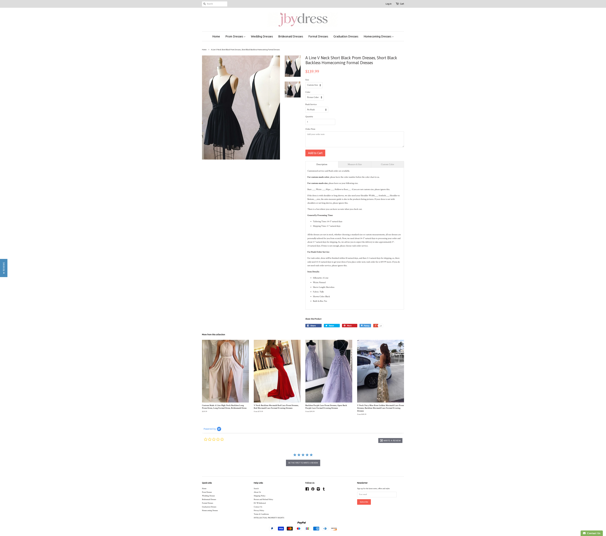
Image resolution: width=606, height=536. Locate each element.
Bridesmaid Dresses (290, 36)
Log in (389, 4)
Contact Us (258, 507)
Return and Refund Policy (263, 499)
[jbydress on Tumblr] (324, 490)
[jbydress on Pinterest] (313, 490)
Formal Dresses (318, 36)
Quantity (309, 116)
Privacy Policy (259, 510)
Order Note (310, 129)
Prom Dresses (234, 36)
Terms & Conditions (261, 514)
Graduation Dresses (345, 36)
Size (307, 79)
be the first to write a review (303, 462)
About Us (257, 492)
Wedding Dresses (262, 36)
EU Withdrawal (260, 503)
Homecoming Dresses (378, 36)
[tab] (321, 164)
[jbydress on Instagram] (318, 490)
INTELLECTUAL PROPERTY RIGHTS (269, 518)
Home (216, 36)
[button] (390, 440)
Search (256, 488)
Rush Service (311, 104)
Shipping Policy (259, 496)
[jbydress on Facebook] (307, 490)
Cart (402, 4)
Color (307, 92)
